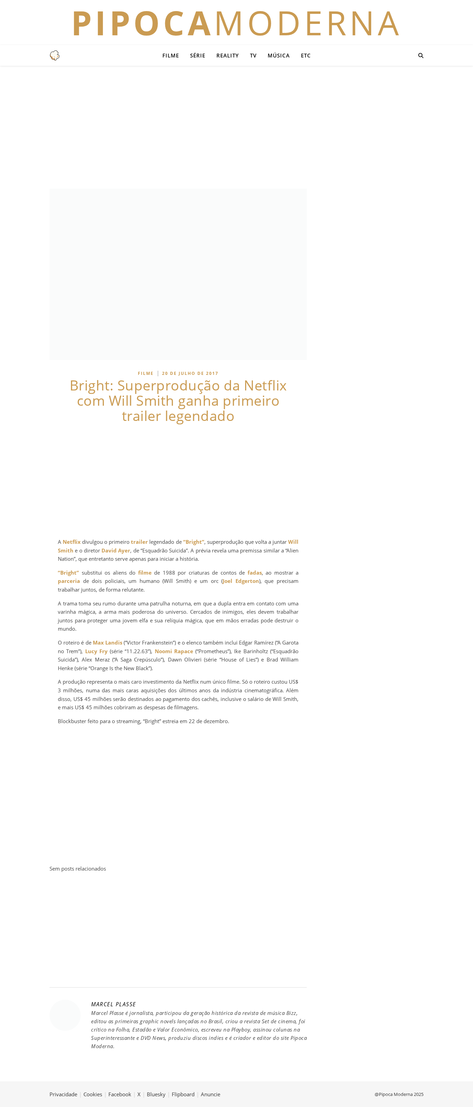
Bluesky (156, 1094)
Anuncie (210, 1094)
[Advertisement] (236, 126)
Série (197, 55)
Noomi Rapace (174, 651)
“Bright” (193, 541)
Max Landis (107, 642)
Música (279, 55)
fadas (255, 572)
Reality (227, 55)
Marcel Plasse (113, 1004)
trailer (139, 541)
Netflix (72, 541)
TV (253, 55)
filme (145, 572)
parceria (69, 580)
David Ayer (115, 550)
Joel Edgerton (241, 580)
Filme (170, 55)
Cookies (92, 1094)
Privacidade (63, 1094)
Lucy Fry (96, 651)
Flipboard (183, 1094)
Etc (306, 55)
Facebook (119, 1094)
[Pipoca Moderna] (55, 55)
